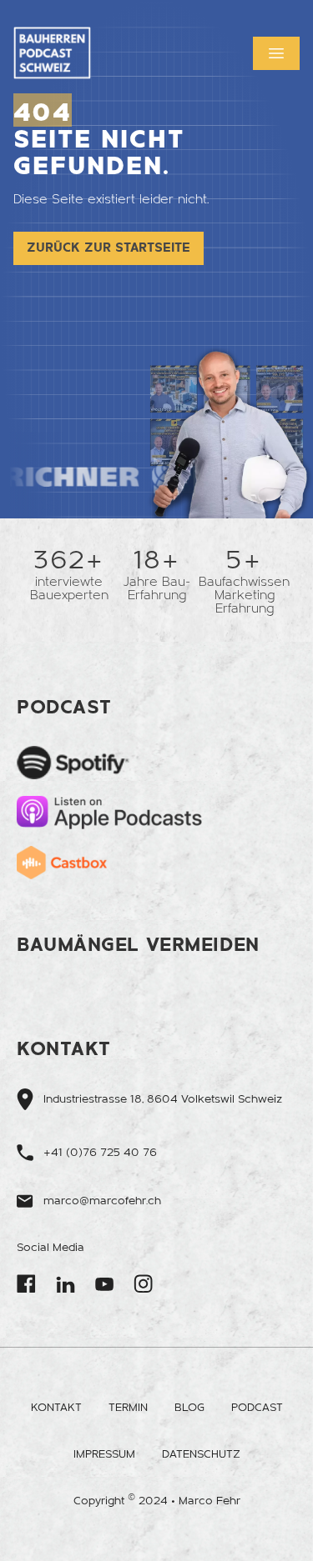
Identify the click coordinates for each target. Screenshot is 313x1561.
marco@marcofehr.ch (102, 1201)
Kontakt (56, 1407)
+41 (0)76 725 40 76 (100, 1152)
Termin (128, 1407)
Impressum (104, 1454)
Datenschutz (201, 1454)
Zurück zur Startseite (108, 248)
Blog (189, 1407)
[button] (276, 53)
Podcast (257, 1407)
